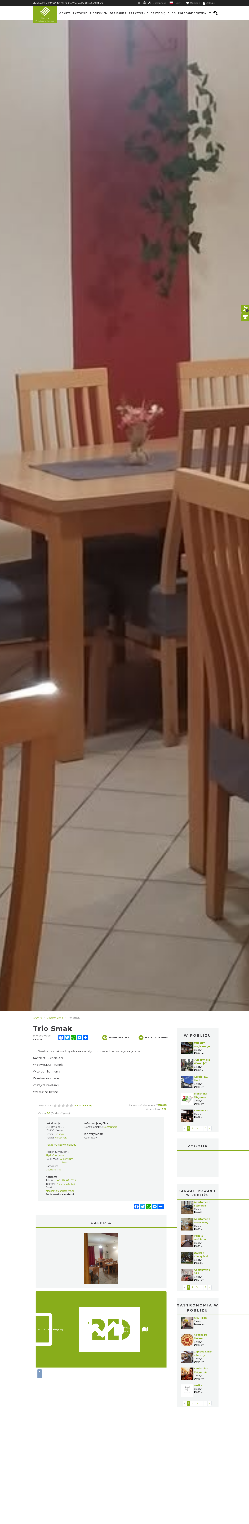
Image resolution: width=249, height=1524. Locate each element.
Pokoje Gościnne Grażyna (200, 1239)
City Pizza (200, 1317)
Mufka (198, 1385)
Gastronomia (53, 1169)
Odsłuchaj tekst (120, 1037)
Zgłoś (162, 1105)
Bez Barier (118, 13)
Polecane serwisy (192, 13)
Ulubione (195, 3)
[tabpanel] (101, 1259)
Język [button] (179, 3)
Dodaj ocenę (83, 1105)
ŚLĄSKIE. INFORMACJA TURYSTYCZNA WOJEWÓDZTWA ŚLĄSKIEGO (68, 3)
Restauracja (110, 1126)
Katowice (198, 1164)
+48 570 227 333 (65, 1183)
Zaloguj (210, 3)
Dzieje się (158, 13)
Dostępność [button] (159, 3)
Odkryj (64, 13)
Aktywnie (80, 13)
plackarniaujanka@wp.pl (60, 1190)
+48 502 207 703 (66, 1180)
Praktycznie (138, 13)
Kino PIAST (201, 1110)
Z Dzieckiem (99, 13)
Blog (172, 13)
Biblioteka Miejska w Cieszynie (200, 1097)
